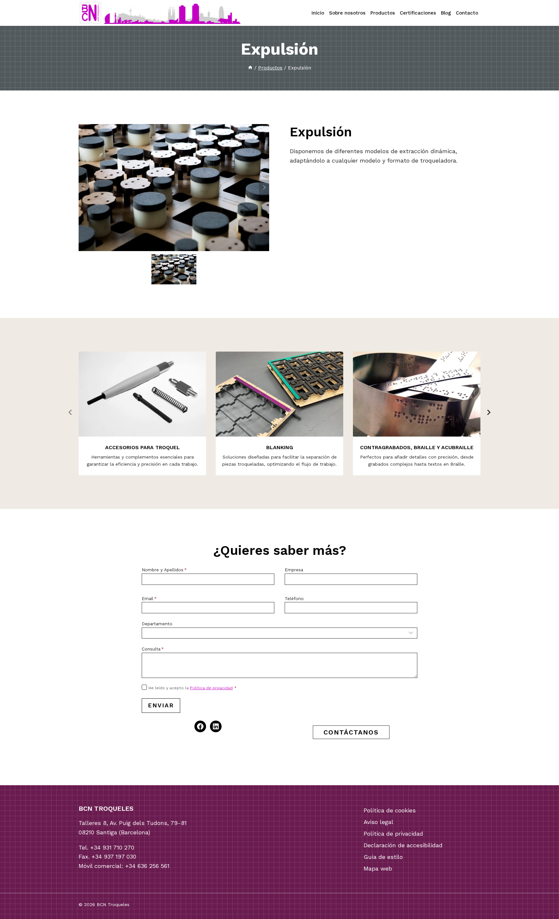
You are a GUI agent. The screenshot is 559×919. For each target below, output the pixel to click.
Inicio (318, 13)
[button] (174, 269)
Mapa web (378, 868)
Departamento (157, 623)
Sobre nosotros (347, 13)
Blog (446, 13)
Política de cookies (390, 810)
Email (149, 598)
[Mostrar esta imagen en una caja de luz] (174, 187)
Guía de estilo (383, 856)
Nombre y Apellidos (164, 569)
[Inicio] (250, 68)
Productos (382, 13)
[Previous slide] (84, 187)
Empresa (294, 569)
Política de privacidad (211, 688)
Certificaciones (418, 13)
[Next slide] (264, 187)
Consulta (153, 648)
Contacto (467, 13)
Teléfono (294, 598)
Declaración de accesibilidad (403, 845)
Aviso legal (378, 822)
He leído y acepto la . (192, 688)
